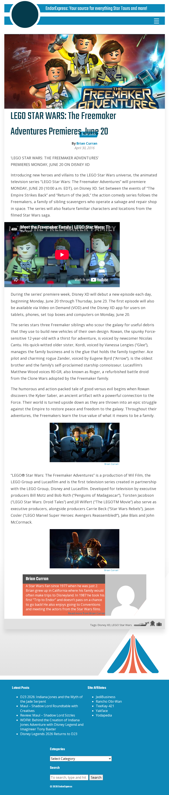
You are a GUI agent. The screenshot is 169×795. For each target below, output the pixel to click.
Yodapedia (104, 715)
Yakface (102, 710)
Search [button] (96, 777)
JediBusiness (105, 697)
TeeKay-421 (105, 706)
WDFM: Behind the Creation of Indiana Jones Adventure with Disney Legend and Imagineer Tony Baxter (51, 725)
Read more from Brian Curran (86, 613)
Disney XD (104, 625)
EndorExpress (56, 9)
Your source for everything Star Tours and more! (108, 9)
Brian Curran (86, 143)
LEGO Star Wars (122, 625)
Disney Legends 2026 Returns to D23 (48, 734)
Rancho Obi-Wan (109, 701)
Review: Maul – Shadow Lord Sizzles (47, 715)
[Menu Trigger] (156, 21)
